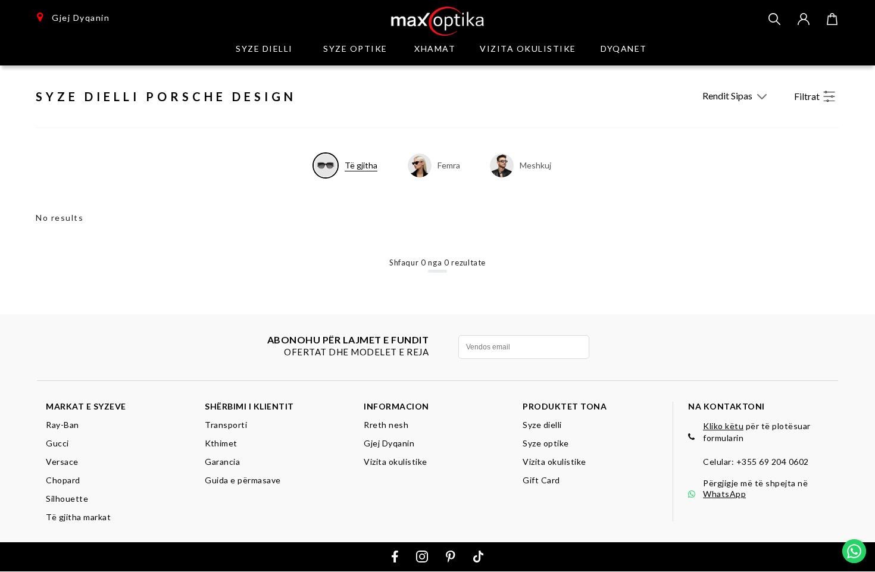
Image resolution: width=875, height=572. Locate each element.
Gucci (57, 443)
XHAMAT (434, 48)
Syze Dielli (264, 48)
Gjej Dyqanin (77, 17)
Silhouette (67, 498)
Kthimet (221, 443)
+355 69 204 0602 (772, 462)
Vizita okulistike (528, 48)
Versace (62, 462)
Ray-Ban (62, 425)
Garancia (222, 462)
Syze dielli (542, 425)
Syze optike (355, 48)
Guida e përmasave (243, 480)
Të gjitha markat (78, 517)
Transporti (226, 425)
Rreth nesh (386, 425)
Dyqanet (624, 48)
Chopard (63, 480)
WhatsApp (724, 494)
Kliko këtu (723, 426)
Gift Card (541, 480)
